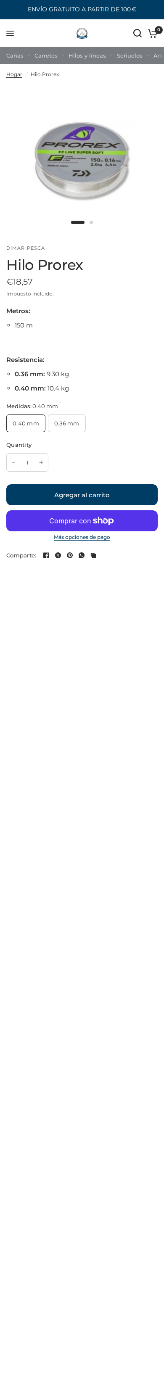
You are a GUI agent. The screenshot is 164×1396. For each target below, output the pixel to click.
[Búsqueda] (137, 33)
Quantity (19, 444)
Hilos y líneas (87, 55)
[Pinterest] (70, 555)
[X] (58, 555)
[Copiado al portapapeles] (93, 555)
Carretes (46, 55)
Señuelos (130, 55)
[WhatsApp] (82, 555)
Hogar (14, 74)
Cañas (15, 55)
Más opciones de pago (82, 537)
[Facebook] (46, 555)
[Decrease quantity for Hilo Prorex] (13, 462)
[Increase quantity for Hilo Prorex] (41, 462)
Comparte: (21, 555)
